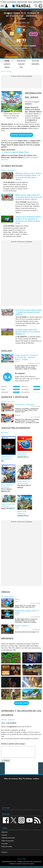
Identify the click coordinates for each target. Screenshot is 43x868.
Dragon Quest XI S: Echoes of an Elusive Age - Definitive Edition (21, 16)
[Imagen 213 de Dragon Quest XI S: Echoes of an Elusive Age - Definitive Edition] (11, 669)
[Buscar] (36, 5)
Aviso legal (4, 843)
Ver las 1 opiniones (8, 719)
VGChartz (4, 852)
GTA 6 (4, 2)
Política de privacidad (7, 840)
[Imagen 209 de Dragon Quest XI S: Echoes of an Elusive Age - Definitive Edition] (11, 694)
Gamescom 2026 (22, 2)
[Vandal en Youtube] (29, 820)
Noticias (35, 61)
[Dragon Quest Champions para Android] (24, 502)
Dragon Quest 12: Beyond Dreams (7, 458)
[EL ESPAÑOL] (41, 6)
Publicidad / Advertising (8, 837)
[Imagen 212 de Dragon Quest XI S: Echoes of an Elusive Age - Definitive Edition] (32, 669)
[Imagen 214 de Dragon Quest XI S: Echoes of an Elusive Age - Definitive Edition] (32, 657)
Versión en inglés (21, 859)
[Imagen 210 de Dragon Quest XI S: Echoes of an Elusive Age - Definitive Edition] (32, 682)
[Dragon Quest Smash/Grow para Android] (24, 443)
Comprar (33, 34)
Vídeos (7, 67)
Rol (28, 22)
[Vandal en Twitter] (13, 820)
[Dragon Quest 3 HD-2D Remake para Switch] (8, 498)
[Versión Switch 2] (24, 40)
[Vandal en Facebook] (5, 820)
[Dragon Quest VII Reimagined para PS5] (8, 474)
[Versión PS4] (21, 35)
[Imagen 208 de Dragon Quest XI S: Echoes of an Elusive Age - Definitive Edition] (32, 694)
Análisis (21, 64)
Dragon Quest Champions (22, 512)
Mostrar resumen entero (21, 135)
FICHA (7, 61)
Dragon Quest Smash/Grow (22, 454)
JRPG (23, 22)
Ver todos (4, 432)
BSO (21, 67)
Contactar (4, 835)
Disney (30, 2)
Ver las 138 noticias (8, 170)
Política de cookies (6, 846)
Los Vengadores (11, 2)
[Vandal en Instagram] (21, 820)
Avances (7, 64)
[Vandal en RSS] (37, 820)
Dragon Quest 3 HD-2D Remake (8, 505)
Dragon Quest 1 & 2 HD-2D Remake (24, 482)
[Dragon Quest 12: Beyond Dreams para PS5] (8, 445)
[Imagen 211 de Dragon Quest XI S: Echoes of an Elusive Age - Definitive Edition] (11, 682)
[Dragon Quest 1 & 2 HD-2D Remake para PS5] (24, 472)
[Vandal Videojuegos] (21, 6)
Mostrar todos (21, 703)
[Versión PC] (18, 40)
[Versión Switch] (18, 30)
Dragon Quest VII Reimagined (7, 486)
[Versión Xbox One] (24, 30)
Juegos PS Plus (37, 2)
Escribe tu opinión (31, 157)
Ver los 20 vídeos (7, 596)
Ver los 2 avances (7, 401)
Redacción (4, 832)
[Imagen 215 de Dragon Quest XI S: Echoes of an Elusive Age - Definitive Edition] (11, 657)
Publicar (6, 760)
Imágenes (35, 64)
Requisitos (21, 61)
